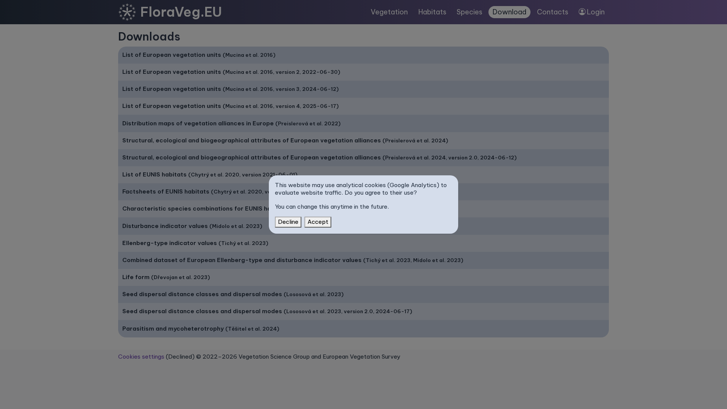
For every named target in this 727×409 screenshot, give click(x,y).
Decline (288, 221)
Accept (317, 221)
